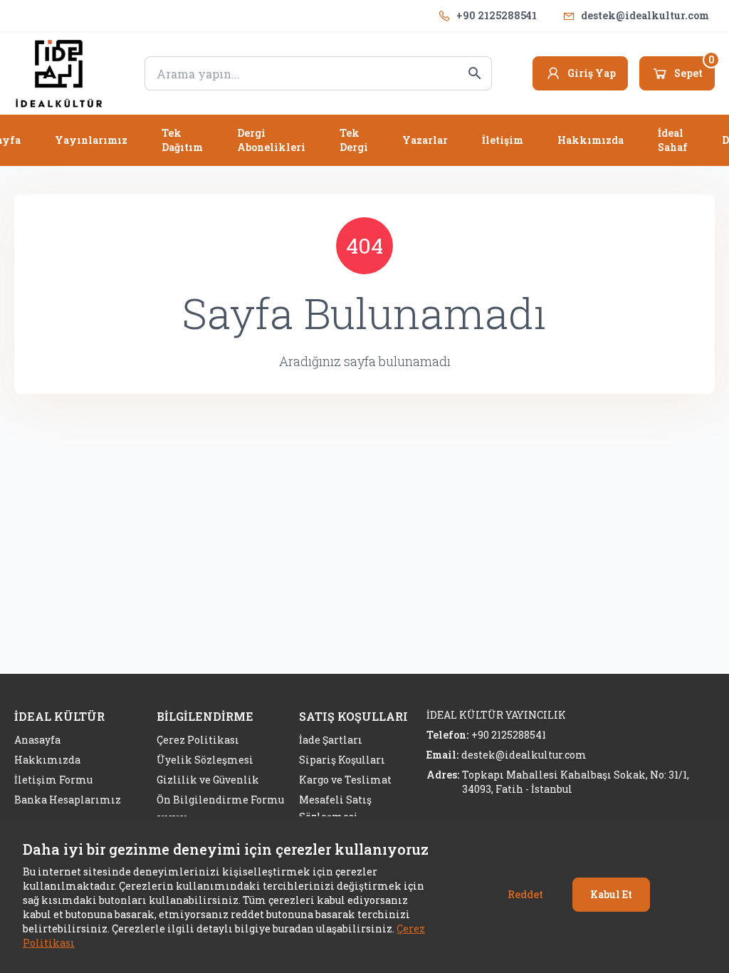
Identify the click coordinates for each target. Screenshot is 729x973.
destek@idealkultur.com (645, 15)
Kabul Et (611, 894)
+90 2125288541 (496, 15)
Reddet (525, 894)
